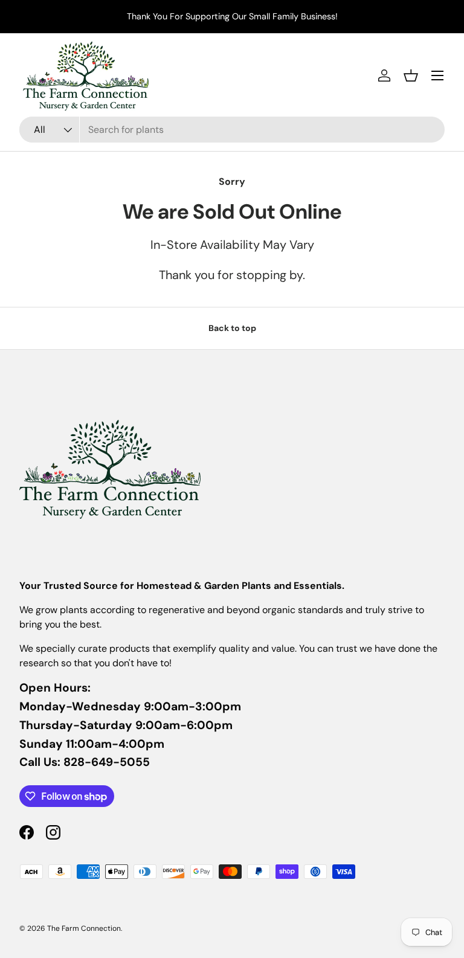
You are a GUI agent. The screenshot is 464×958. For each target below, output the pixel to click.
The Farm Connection (84, 928)
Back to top (232, 328)
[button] (411, 75)
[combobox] (232, 130)
